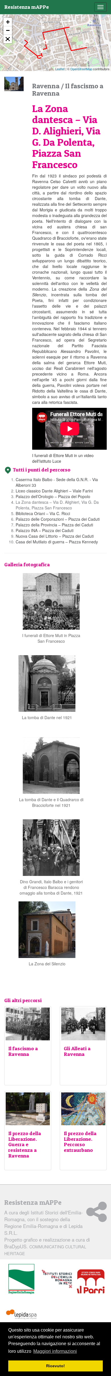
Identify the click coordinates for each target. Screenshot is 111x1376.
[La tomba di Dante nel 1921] (46, 682)
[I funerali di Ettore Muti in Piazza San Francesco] (51, 600)
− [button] (8, 30)
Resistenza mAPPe (26, 7)
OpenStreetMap (81, 69)
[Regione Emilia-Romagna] (21, 1279)
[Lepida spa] (21, 1314)
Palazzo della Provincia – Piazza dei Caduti (54, 525)
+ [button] (8, 21)
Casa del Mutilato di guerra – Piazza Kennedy (57, 542)
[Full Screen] (7, 39)
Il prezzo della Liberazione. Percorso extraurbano (80, 1141)
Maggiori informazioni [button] (55, 1351)
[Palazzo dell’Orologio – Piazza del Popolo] (43, 28)
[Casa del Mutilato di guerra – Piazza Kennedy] (25, 34)
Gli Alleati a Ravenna (77, 1051)
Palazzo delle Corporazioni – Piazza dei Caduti (58, 519)
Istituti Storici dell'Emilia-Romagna (43, 1216)
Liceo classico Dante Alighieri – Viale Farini (54, 491)
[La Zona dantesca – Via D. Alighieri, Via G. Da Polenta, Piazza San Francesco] (46, 43)
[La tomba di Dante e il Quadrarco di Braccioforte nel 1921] (51, 765)
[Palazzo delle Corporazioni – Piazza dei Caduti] (41, 52)
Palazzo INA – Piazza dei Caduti (44, 530)
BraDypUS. (45, 1249)
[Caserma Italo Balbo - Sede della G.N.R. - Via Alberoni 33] (87, 42)
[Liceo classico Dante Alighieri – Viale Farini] (69, 21)
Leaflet (60, 69)
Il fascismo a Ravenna (23, 1051)
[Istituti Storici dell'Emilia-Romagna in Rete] (57, 1279)
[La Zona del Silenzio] (46, 929)
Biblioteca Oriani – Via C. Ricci (43, 513)
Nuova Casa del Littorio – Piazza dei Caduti (55, 536)
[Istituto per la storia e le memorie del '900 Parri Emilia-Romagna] (90, 1281)
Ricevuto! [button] (55, 1366)
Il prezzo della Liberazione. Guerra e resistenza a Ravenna (24, 1144)
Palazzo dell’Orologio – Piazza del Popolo (53, 496)
